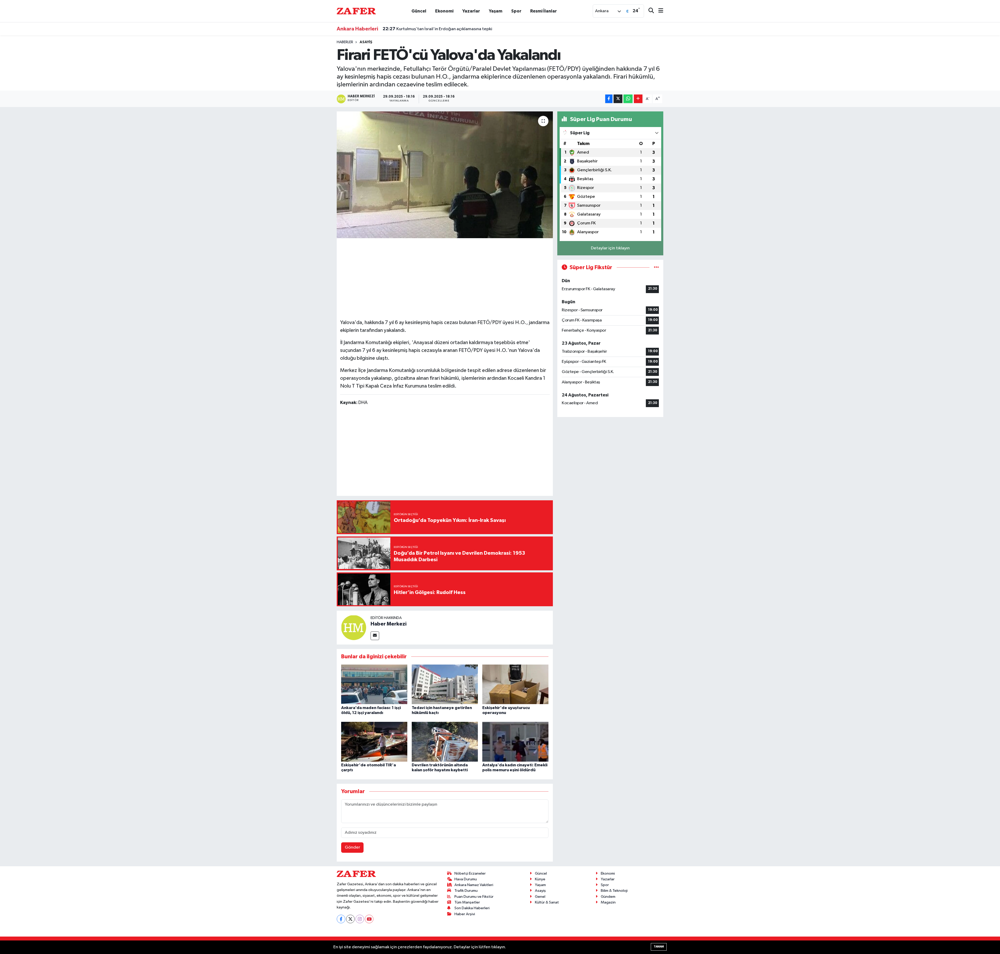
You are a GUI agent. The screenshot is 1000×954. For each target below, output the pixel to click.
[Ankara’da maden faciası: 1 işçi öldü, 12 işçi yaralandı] (374, 684)
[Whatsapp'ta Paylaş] (628, 98)
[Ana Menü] (658, 11)
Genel (540, 897)
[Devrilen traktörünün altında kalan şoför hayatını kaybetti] (445, 742)
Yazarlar (471, 11)
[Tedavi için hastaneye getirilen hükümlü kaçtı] (445, 684)
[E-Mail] (375, 635)
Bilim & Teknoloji (614, 891)
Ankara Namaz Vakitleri (473, 885)
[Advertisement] (445, 277)
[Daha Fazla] (638, 98)
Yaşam (495, 11)
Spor (516, 11)
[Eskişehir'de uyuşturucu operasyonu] (515, 684)
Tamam (659, 946)
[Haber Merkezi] (353, 627)
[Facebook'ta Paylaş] (608, 98)
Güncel (418, 11)
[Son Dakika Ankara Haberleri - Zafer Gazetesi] (356, 11)
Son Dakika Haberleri (472, 908)
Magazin (608, 902)
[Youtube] (369, 919)
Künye (540, 879)
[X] (350, 919)
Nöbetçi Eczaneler (470, 873)
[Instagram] (359, 919)
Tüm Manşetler (467, 902)
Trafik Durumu (466, 891)
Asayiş (366, 42)
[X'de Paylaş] (618, 98)
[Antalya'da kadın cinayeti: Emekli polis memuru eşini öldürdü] (515, 742)
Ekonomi (444, 11)
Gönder (352, 847)
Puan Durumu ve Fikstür (473, 897)
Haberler (345, 42)
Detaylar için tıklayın (610, 248)
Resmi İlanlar (543, 11)
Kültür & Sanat (547, 902)
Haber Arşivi (464, 914)
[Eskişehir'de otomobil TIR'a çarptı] (374, 742)
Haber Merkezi (389, 624)
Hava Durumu (465, 879)
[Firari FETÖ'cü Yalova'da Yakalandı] (445, 174)
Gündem (608, 897)
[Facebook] (341, 919)
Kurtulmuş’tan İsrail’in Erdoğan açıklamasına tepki (437, 29)
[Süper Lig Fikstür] (656, 267)
